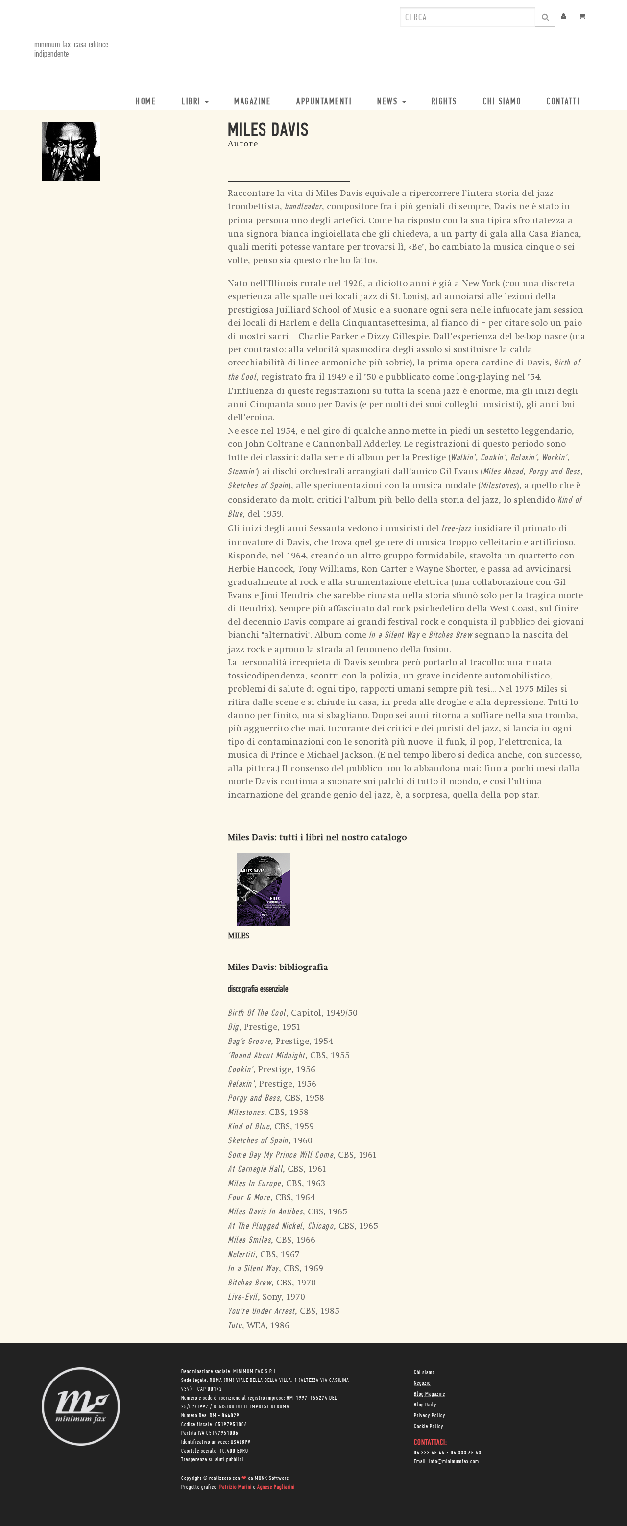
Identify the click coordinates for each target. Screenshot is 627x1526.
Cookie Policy (428, 1426)
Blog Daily (425, 1405)
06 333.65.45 (429, 1453)
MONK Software (272, 1478)
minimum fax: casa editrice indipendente (71, 50)
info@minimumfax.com (454, 1462)
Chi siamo (424, 1373)
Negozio (422, 1383)
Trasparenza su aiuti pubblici (212, 1460)
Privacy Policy (429, 1416)
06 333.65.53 (466, 1453)
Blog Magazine (429, 1394)
